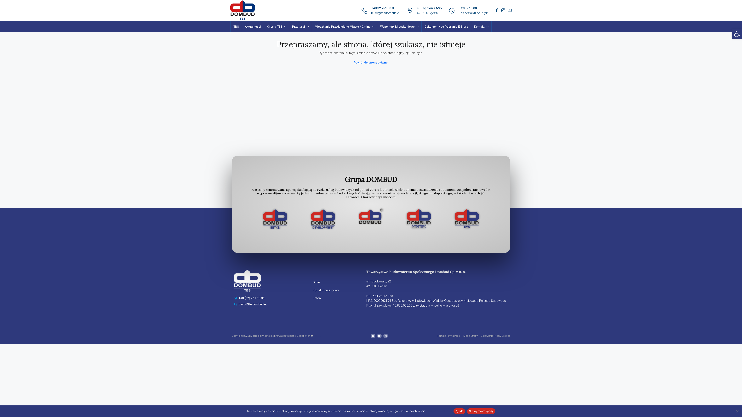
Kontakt (479, 26)
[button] (737, 34)
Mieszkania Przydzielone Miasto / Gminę (342, 26)
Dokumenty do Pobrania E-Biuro (446, 26)
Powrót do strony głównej (371, 62)
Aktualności (253, 26)
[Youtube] (379, 336)
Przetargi (298, 26)
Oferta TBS (274, 26)
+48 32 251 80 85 (383, 8)
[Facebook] (373, 336)
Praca (317, 298)
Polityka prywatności (439, 411)
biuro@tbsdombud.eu (386, 13)
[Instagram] (385, 336)
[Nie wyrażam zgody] (737, 411)
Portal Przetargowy (326, 290)
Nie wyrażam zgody (481, 411)
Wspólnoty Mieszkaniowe (397, 26)
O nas (316, 282)
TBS (236, 26)
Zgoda (459, 411)
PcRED (317, 335)
